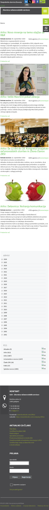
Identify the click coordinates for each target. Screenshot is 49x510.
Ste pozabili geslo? (16, 489)
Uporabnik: (13, 460)
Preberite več (5, 61)
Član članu (13, 429)
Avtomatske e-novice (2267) (13, 359)
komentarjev (44, 39)
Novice (2, 23)
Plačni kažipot (14, 433)
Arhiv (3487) (8, 356)
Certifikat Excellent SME (18, 431)
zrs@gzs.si (15, 411)
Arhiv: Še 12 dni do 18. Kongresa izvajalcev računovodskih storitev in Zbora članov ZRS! (24, 151)
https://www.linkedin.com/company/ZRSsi (30, 417)
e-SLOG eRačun (15, 445)
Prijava (15, 477)
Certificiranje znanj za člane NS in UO (22, 442)
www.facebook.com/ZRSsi (26, 415)
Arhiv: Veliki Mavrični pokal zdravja (20, 96)
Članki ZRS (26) (9, 362)
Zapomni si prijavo (19, 485)
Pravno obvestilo (4, 506)
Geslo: (12, 467)
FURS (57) (7, 366)
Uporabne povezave (16, 436)
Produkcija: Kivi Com (43, 506)
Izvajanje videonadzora (29, 506)
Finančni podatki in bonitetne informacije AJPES (26, 440)
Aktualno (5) (8, 349)
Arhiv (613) (7, 352)
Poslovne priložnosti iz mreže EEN (21, 438)
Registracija (26, 477)
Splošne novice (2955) (11, 369)
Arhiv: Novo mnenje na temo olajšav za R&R (22, 34)
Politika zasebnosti (16, 506)
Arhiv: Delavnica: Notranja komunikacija (23, 206)
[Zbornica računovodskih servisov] (11, 1)
